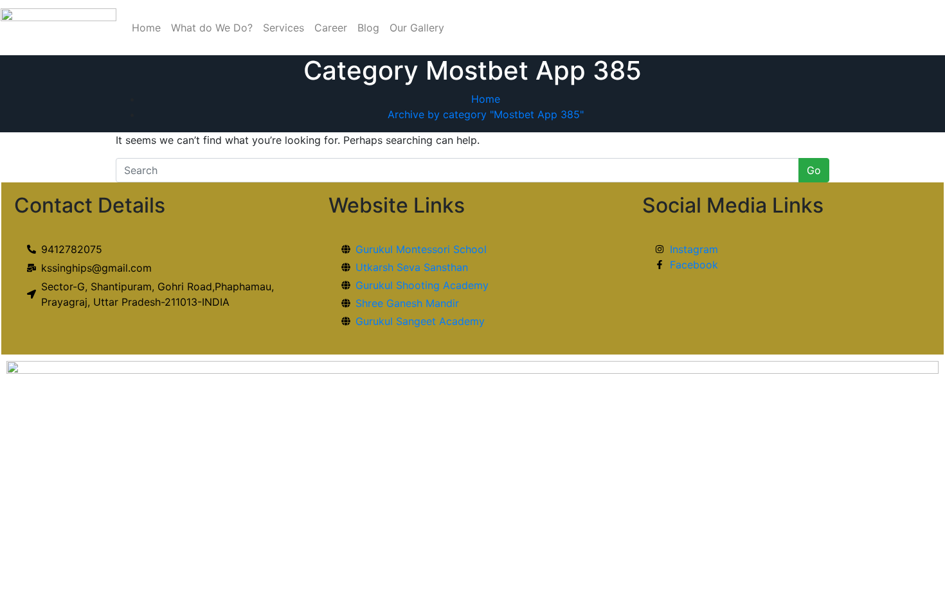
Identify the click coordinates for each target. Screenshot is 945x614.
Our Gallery (417, 27)
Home (146, 27)
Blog (368, 27)
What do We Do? (212, 27)
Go (814, 170)
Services (283, 27)
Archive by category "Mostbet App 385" (486, 114)
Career (330, 27)
